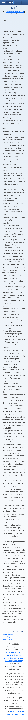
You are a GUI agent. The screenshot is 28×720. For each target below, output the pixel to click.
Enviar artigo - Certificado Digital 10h (12, 632)
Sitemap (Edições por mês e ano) (11, 637)
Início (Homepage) (7, 634)
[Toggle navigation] (23, 2)
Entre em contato (7, 639)
